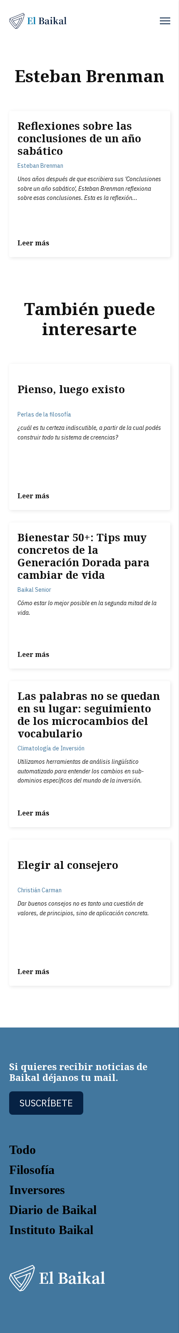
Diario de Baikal (53, 1210)
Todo (22, 1149)
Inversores (37, 1190)
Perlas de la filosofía (44, 414)
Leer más (33, 242)
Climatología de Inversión (51, 748)
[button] (165, 20)
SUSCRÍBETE (46, 1103)
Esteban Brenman (40, 165)
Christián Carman (39, 890)
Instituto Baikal (51, 1230)
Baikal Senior (34, 589)
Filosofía (32, 1169)
